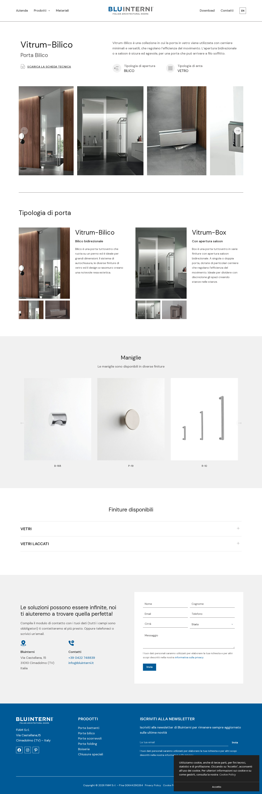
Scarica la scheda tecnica (49, 67)
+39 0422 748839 (81, 658)
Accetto (216, 786)
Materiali (62, 10)
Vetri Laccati (34, 543)
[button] (24, 131)
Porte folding (87, 744)
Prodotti (40, 10)
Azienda (22, 10)
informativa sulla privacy (189, 657)
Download (207, 10)
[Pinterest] (36, 750)
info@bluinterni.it (81, 663)
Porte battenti (88, 728)
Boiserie (84, 749)
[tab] (131, 528)
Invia (150, 667)
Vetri (26, 528)
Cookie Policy (171, 785)
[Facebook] (19, 750)
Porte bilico (86, 733)
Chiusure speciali (90, 754)
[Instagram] (27, 750)
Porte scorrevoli (90, 738)
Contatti (227, 10)
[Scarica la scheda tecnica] (22, 66)
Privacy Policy (153, 785)
